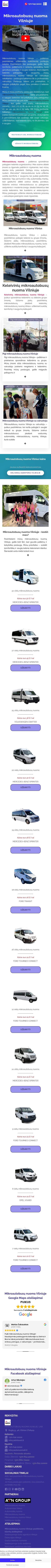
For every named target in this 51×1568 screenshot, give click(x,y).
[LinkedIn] (22, 1489)
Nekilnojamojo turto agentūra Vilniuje (21, 1534)
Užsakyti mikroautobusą (26, 143)
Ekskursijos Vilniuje (13, 1537)
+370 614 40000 (26, 1456)
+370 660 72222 (21, 1460)
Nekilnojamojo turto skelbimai (18, 1543)
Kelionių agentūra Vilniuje (25, 473)
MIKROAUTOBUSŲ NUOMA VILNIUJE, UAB (24, 1427)
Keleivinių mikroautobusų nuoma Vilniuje (24, 295)
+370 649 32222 (15, 1447)
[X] (19, 1489)
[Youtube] (16, 1489)
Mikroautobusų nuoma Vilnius (18, 1517)
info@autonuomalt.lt (18, 1450)
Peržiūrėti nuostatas (12, 1565)
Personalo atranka (22, 1453)
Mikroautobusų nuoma (13, 162)
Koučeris (9, 1453)
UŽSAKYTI (25, 608)
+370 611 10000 (39, 1463)
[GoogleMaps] (12, 1489)
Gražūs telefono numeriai (16, 1540)
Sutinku (12, 1560)
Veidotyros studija (13, 1520)
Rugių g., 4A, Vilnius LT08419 (21, 1430)
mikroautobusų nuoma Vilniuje (16, 95)
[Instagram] (9, 1489)
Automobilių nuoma (13, 1511)
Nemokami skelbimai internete (18, 1546)
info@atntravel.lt (16, 1440)
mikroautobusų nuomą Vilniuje (27, 112)
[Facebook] (6, 1489)
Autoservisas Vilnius (13, 1508)
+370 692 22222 (15, 1437)
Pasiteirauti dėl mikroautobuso (27, 135)
